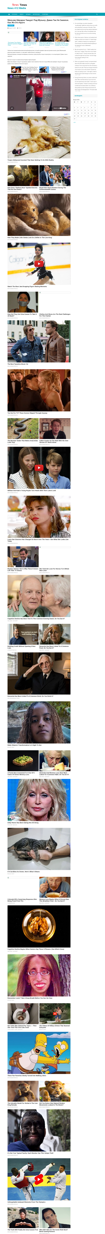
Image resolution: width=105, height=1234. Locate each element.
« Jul (74, 122)
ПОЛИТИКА (45, 14)
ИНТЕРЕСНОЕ (36, 14)
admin (20, 28)
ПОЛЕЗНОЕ (14, 14)
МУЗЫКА (28, 14)
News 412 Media (17, 8)
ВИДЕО (22, 14)
